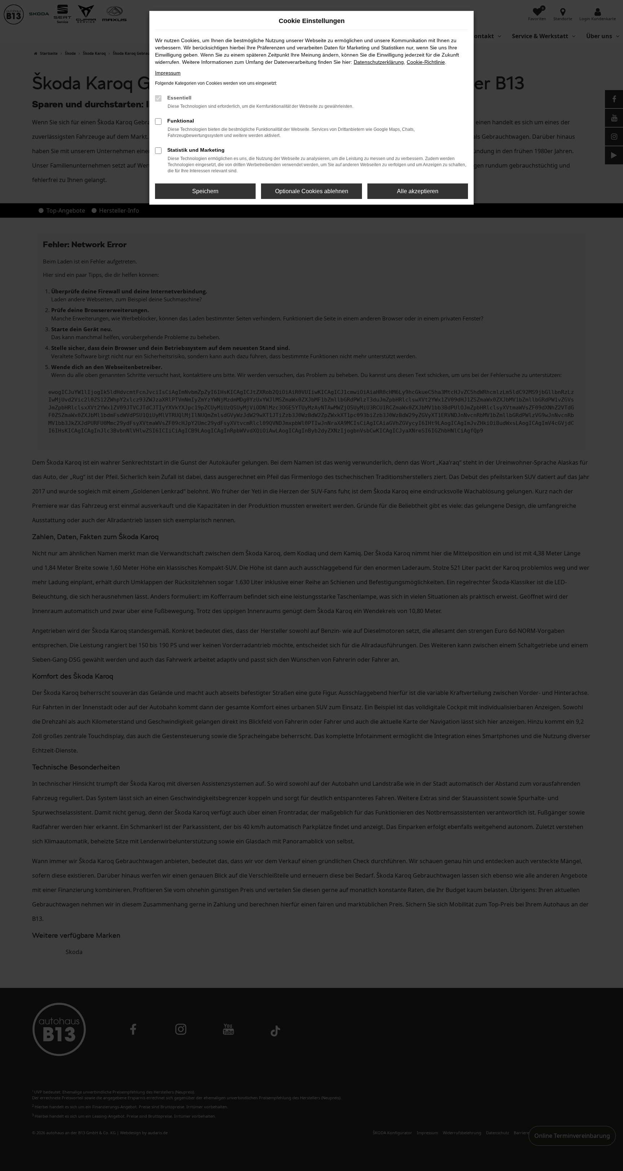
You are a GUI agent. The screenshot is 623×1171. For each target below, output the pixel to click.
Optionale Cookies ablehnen (311, 191)
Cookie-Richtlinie (426, 62)
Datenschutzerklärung (379, 62)
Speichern (205, 191)
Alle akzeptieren (417, 191)
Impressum (168, 73)
